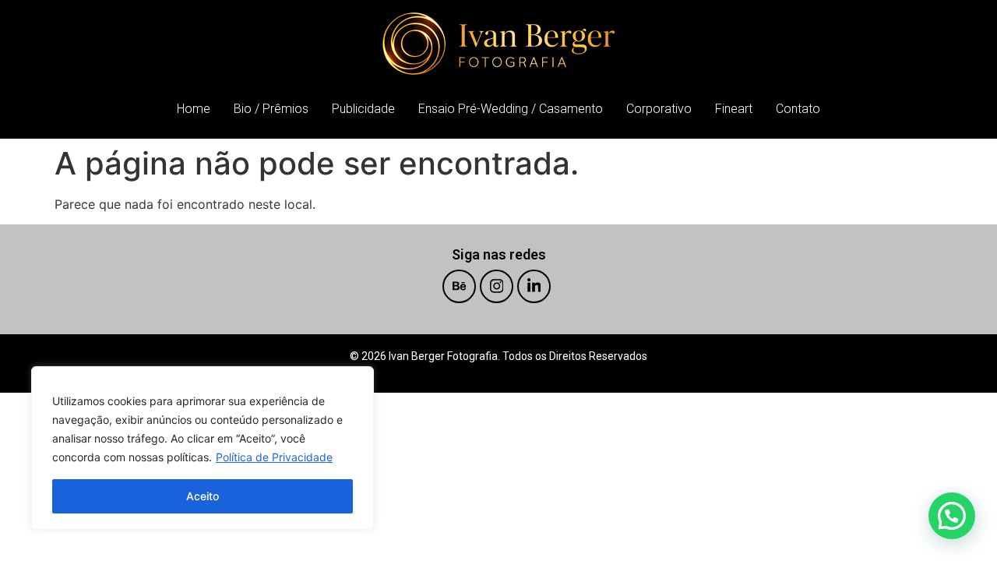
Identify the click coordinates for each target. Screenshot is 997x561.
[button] (951, 515)
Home (193, 108)
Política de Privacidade (274, 457)
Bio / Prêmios (271, 108)
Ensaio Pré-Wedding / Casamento (510, 108)
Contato (798, 108)
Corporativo (659, 108)
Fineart (733, 108)
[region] (202, 448)
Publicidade (363, 108)
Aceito (202, 496)
